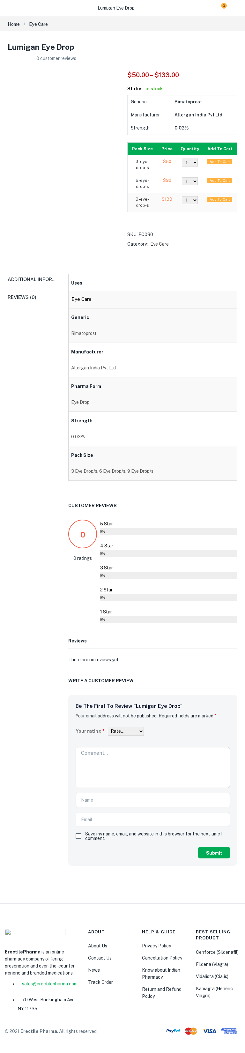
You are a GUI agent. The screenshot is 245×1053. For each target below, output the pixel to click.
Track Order (100, 982)
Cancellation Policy (162, 957)
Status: (135, 88)
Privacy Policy (156, 945)
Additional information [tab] (39, 279)
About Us (97, 945)
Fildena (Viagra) (212, 964)
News (94, 970)
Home (14, 24)
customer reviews (56, 58)
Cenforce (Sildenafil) (217, 952)
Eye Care (38, 24)
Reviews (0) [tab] (22, 297)
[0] (219, 8)
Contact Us (100, 957)
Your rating (90, 731)
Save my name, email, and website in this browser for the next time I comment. (153, 836)
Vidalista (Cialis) (212, 976)
